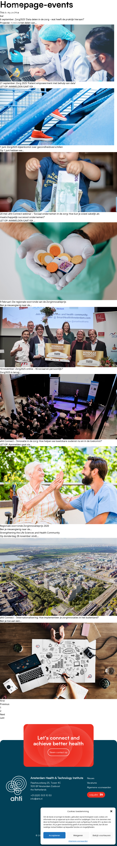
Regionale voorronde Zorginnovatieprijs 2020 (24, 525)
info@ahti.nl (36, 798)
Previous (4, 704)
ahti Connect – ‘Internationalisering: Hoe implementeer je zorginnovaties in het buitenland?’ (49, 617)
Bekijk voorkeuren (102, 835)
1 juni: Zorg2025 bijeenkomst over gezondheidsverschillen (31, 147)
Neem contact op (58, 752)
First (2, 700)
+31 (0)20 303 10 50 (41, 795)
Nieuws (90, 778)
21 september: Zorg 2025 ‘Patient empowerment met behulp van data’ (38, 83)
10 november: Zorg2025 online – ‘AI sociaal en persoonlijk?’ (31, 368)
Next (2, 714)
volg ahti (93, 794)
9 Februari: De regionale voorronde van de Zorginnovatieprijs (33, 301)
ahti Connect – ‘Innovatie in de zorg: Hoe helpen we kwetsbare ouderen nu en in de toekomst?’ (51, 441)
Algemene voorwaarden (78, 841)
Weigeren (78, 835)
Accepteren (54, 835)
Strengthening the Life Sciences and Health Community (30, 532)
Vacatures (92, 782)
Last (2, 717)
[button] (111, 811)
